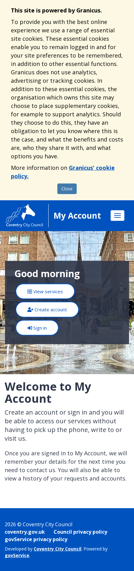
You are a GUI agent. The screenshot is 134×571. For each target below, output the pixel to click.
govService (17, 555)
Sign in (39, 328)
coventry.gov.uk (25, 531)
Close (67, 189)
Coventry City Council (57, 549)
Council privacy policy (80, 531)
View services (47, 291)
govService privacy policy (36, 539)
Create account (50, 309)
